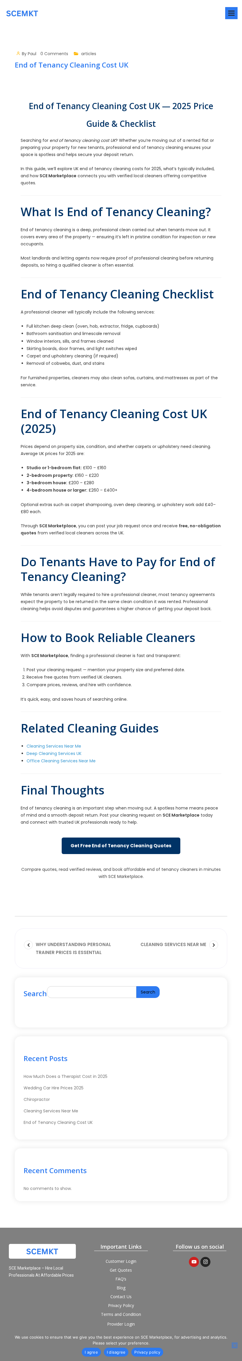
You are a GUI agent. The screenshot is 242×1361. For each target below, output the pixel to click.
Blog (121, 1288)
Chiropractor (37, 1099)
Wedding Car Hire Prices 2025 (54, 1088)
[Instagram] (205, 1262)
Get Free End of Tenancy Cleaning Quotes (121, 846)
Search (35, 993)
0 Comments (54, 54)
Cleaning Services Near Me (54, 746)
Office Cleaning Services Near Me (61, 761)
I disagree (116, 1352)
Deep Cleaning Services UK (54, 753)
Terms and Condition (121, 1314)
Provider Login (121, 1324)
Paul (32, 54)
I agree (91, 1352)
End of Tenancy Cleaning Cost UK (58, 1122)
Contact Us (121, 1296)
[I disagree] (235, 1345)
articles (88, 54)
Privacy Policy (121, 1305)
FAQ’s (120, 1279)
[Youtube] (194, 1262)
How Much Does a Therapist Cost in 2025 (65, 1076)
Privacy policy (147, 1352)
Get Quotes (121, 1270)
